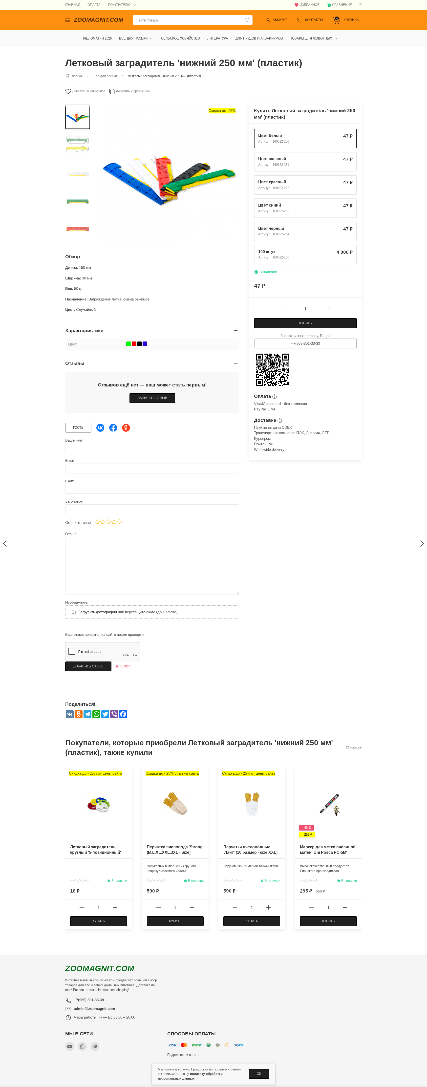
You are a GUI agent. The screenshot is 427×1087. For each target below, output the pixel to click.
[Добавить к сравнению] (127, 782)
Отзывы (74, 363)
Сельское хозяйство (180, 38)
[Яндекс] (126, 428)
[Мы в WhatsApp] (82, 1046)
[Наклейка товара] (298, 770)
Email (69, 460)
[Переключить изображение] (77, 116)
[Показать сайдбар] (67, 20)
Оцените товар (78, 522)
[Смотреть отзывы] (79, 881)
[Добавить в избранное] (127, 773)
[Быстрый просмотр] (127, 790)
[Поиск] (248, 20)
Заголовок (74, 501)
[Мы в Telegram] (94, 1046)
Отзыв (70, 534)
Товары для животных (311, 38)
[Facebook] (113, 428)
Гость (78, 427)
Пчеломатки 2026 (97, 38)
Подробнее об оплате (183, 1055)
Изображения (76, 602)
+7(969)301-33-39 (305, 343)
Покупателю (119, 5)
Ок (259, 1074)
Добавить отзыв (88, 666)
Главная (72, 5)
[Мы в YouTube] (69, 1046)
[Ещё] (345, 38)
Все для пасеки (133, 38)
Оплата (94, 5)
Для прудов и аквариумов (259, 38)
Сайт (69, 481)
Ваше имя (73, 440)
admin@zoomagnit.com (94, 1008)
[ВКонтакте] (100, 428)
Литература (217, 38)
